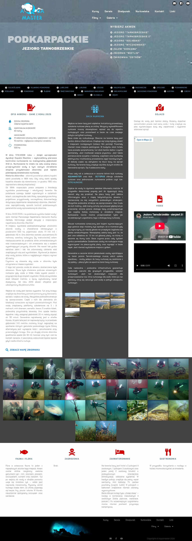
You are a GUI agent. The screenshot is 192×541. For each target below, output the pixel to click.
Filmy (95, 17)
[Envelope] (174, 3)
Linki (172, 11)
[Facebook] (181, 3)
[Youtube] (188, 3)
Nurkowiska (142, 11)
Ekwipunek (124, 11)
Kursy (95, 11)
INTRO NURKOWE (75, 182)
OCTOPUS (100, 176)
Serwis (108, 11)
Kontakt (159, 11)
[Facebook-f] (116, 538)
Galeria (111, 17)
